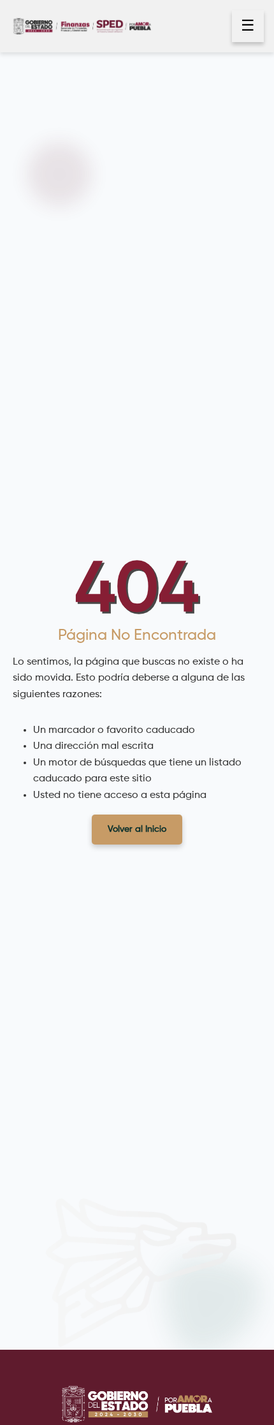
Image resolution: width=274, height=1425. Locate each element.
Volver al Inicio (137, 829)
